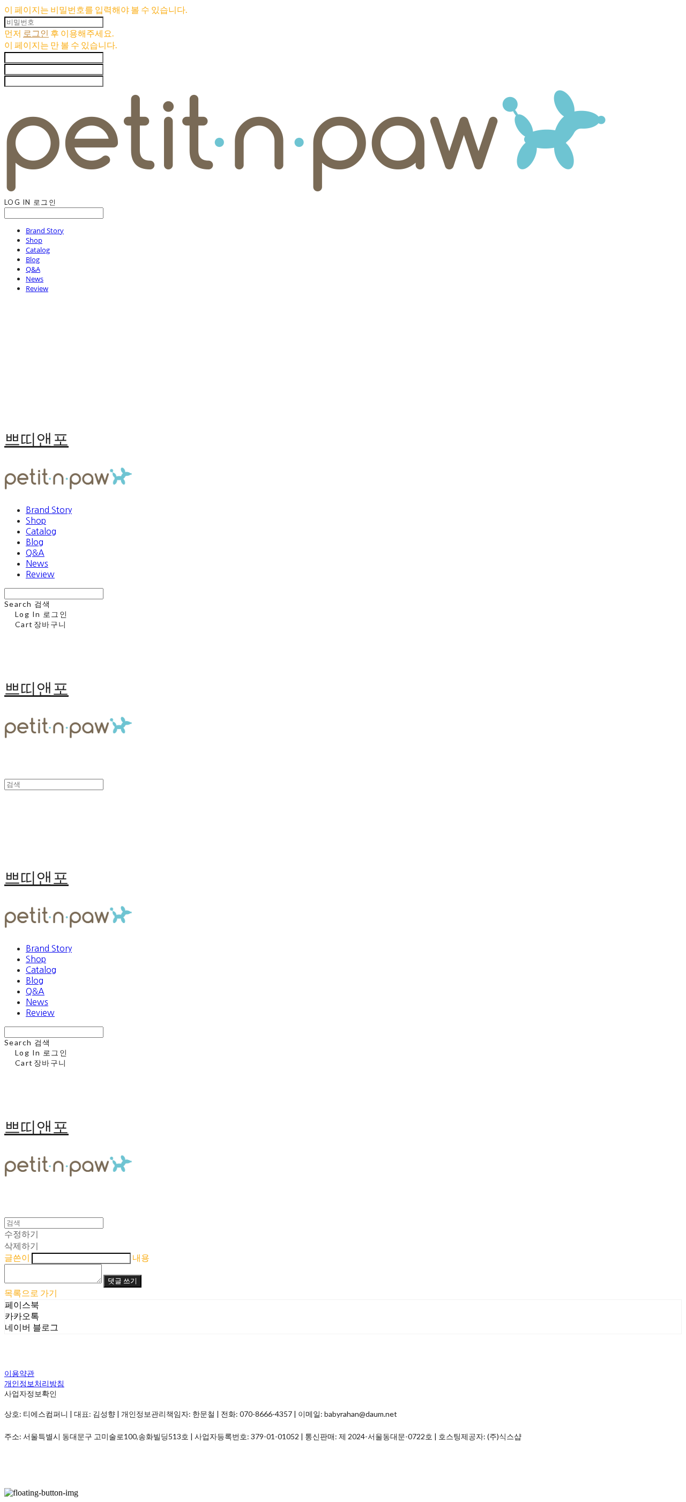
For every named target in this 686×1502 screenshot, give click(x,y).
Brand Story (45, 230)
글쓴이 (17, 1257)
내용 (141, 1257)
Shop (34, 240)
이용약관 (19, 1373)
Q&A (33, 269)
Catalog (38, 250)
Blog (33, 259)
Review (37, 288)
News (34, 279)
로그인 (36, 33)
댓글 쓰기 (122, 1280)
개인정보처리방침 (34, 1383)
